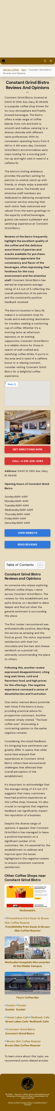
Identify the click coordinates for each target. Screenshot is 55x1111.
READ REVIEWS (27, 544)
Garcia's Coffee (11, 69)
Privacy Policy (26, 1102)
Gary (23, 69)
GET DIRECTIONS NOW (27, 449)
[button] (45, 61)
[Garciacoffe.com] (3, 61)
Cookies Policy (40, 1102)
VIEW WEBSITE (27, 533)
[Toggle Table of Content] (38, 565)
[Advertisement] (27, 29)
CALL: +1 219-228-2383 (27, 461)
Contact (27, 1104)
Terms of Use (13, 1102)
